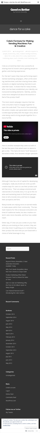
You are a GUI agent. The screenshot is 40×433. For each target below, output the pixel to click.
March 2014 (9, 334)
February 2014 (10, 337)
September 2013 (11, 350)
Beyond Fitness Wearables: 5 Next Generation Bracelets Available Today (16, 264)
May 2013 (9, 363)
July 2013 (8, 357)
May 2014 (9, 327)
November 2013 (11, 343)
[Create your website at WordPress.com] (20, 2)
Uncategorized (18, 51)
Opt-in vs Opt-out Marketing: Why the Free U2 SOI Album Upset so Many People (16, 285)
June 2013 (9, 360)
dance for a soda (21, 56)
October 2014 (10, 314)
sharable (20, 58)
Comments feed (11, 397)
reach (15, 58)
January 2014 (10, 340)
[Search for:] (17, 249)
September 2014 (11, 317)
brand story (11, 54)
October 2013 (10, 347)
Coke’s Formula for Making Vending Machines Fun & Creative (20, 43)
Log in (8, 391)
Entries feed (9, 394)
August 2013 (10, 353)
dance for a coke (10, 56)
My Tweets (9, 412)
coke (17, 54)
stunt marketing (29, 58)
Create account (10, 387)
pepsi (11, 58)
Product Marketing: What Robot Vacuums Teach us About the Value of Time (17, 277)
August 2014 (10, 321)
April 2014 (9, 330)
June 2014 (9, 324)
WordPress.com (11, 401)
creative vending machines (28, 54)
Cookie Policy (6, 425)
